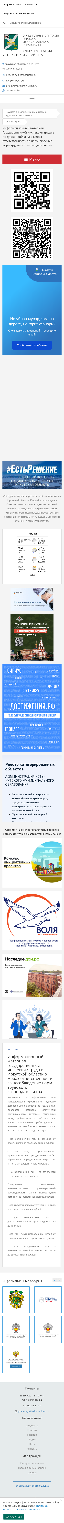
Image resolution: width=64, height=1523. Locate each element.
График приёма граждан (32, 1467)
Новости (32, 1430)
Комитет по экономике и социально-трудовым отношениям (26, 113)
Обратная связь (12, 4)
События (32, 1434)
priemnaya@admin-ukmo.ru (33, 1411)
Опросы (32, 1472)
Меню (34, 159)
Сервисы (29, 4)
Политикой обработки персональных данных (25, 1507)
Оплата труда (13, 121)
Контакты (32, 1448)
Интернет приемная (32, 1463)
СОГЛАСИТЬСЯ (13, 1516)
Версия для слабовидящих (19, 13)
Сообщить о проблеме (32, 345)
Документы (32, 1425)
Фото (32, 1444)
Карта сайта (13, 90)
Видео (32, 1439)
